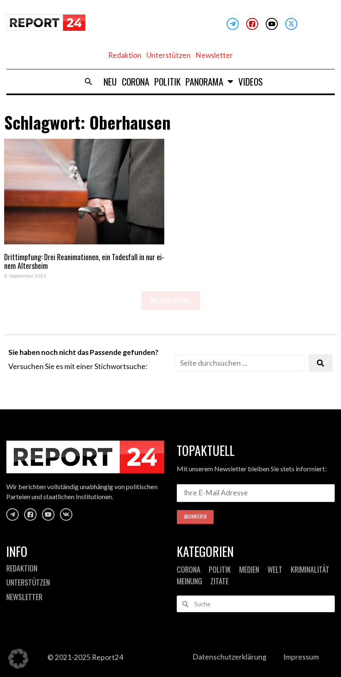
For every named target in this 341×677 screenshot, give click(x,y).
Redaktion (124, 55)
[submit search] (321, 363)
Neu (110, 81)
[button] (88, 81)
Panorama (204, 81)
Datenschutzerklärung (230, 656)
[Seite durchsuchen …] (239, 363)
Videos (250, 81)
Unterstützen (168, 55)
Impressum (301, 656)
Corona (135, 81)
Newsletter (214, 55)
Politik (167, 81)
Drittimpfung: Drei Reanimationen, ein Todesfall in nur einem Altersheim (84, 261)
